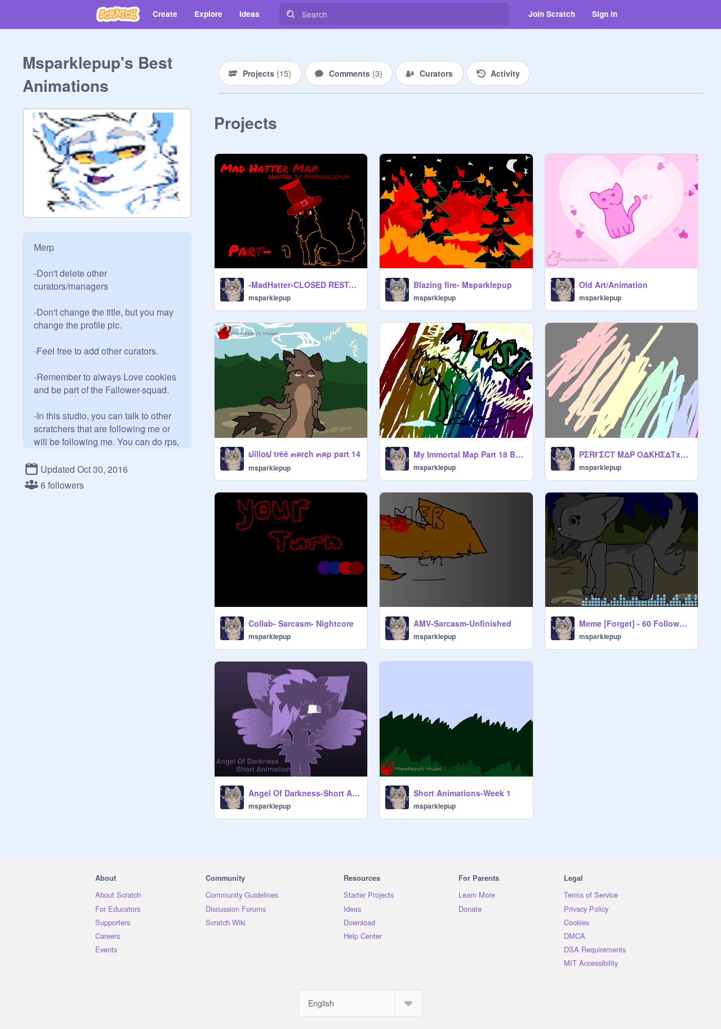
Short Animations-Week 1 (462, 793)
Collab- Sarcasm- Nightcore (301, 623)
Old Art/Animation (613, 284)
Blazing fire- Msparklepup (462, 284)
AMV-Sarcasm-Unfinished (462, 623)
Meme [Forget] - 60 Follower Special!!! (635, 623)
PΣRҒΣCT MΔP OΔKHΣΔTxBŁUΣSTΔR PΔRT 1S (635, 454)
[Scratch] (118, 14)
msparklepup (269, 297)
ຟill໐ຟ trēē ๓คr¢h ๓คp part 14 (304, 453)
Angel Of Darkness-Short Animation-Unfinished (304, 793)
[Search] (290, 14)
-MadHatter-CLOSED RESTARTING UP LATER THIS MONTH (304, 284)
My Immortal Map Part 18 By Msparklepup (469, 454)
